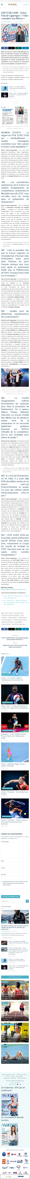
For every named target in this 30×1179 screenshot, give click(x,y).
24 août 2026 (13, 90)
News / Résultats (7, 674)
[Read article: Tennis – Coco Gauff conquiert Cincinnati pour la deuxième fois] (4, 88)
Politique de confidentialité (10, 1078)
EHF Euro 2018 (8, 613)
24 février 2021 (6, 1040)
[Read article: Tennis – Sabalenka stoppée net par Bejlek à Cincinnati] (15, 752)
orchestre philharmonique (19, 619)
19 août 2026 (5, 796)
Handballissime (22, 617)
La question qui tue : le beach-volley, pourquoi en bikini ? (14, 995)
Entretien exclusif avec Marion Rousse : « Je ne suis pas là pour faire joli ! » (14, 1037)
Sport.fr (8, 1076)
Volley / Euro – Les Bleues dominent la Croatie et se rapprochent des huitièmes (18, 95)
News (4, 922)
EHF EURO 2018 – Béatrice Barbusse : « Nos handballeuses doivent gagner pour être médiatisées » (16, 602)
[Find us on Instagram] (12, 1084)
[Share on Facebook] (4, 48)
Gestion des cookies (15, 1082)
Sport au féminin (6, 624)
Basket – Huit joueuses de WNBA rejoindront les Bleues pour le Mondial (18, 942)
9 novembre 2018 (18, 21)
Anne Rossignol (6, 931)
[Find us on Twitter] (10, 1084)
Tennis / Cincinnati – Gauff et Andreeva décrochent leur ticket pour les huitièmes (14, 822)
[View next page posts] (16, 102)
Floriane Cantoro (7, 21)
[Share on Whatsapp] (18, 48)
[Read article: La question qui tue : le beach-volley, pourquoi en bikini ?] (15, 990)
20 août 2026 (5, 768)
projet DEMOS (18, 622)
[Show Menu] (2, 4)
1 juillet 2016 (6, 1062)
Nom (3, 861)
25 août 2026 (14, 931)
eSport (13, 1076)
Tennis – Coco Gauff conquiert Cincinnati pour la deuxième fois (17, 87)
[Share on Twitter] (11, 48)
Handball (4, 617)
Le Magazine (25, 4)
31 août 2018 (6, 1019)
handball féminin (12, 617)
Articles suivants (8, 937)
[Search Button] (27, 901)
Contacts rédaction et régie (8, 1074)
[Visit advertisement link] (15, 1176)
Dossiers (5, 1045)
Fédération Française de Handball (10, 615)
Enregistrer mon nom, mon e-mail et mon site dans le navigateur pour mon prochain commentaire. (15, 883)
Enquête (5, 981)
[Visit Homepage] (12, 4)
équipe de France (18, 613)
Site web (3, 874)
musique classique (6, 619)
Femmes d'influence (8, 1024)
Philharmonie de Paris (7, 622)
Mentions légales (22, 1078)
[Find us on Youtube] (17, 1084)
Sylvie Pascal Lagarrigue (18, 624)
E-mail (3, 868)
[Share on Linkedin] (25, 48)
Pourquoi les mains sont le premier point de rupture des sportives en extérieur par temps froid (14, 927)
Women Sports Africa (22, 1074)
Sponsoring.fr (19, 1076)
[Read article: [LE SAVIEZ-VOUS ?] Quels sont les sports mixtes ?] (15, 1011)
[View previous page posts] (14, 102)
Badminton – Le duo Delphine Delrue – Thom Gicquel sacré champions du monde (14, 736)
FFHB (22, 615)
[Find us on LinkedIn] (20, 1084)
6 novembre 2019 (6, 998)
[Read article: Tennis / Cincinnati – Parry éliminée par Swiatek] (15, 780)
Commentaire (5, 841)
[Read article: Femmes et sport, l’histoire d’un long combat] (15, 1054)
